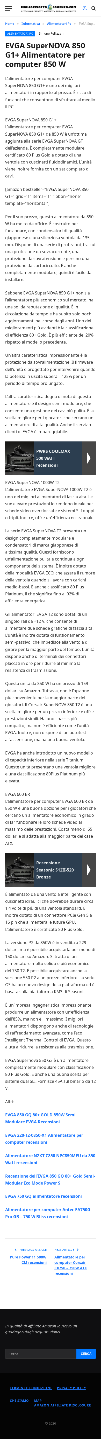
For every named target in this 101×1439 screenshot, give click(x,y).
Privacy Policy (71, 1388)
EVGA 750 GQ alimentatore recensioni (43, 1196)
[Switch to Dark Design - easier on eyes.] (84, 8)
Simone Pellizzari (51, 33)
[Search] (93, 8)
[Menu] (8, 8)
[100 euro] (48, 8)
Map (38, 1400)
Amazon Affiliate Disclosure (62, 1405)
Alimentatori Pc (20, 33)
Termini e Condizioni (31, 1388)
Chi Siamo (19, 1400)
